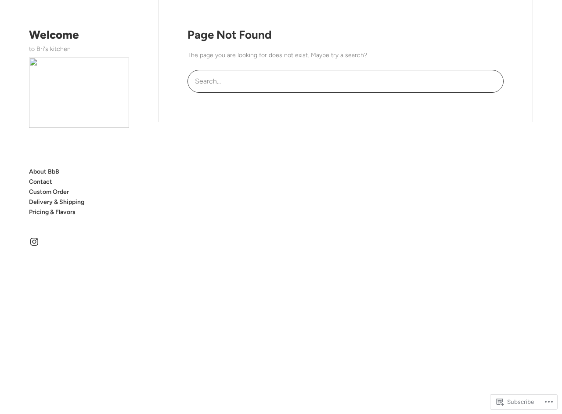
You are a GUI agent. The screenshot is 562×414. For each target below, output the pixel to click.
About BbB (44, 171)
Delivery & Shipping (56, 202)
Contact (40, 181)
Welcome (54, 35)
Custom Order (49, 192)
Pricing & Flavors (52, 212)
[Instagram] (34, 241)
